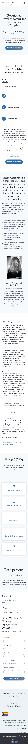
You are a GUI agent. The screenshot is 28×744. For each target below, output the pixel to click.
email (16, 442)
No (16, 741)
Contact (14, 704)
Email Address (9, 645)
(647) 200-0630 (10, 228)
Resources (14, 701)
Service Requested (9, 660)
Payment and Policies (14, 706)
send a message (14, 678)
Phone (6, 653)
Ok (12, 741)
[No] (26, 738)
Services (6, 701)
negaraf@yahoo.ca (9, 231)
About (22, 701)
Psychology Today (7, 444)
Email (3, 602)
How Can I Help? (9, 668)
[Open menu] (24, 3)
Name (6, 638)
